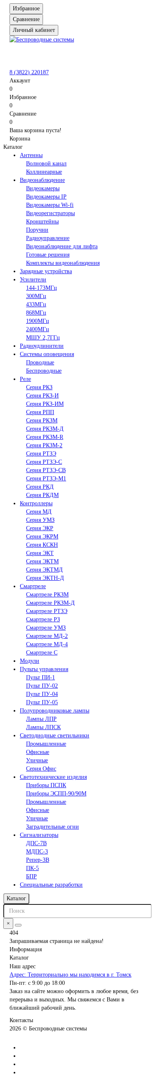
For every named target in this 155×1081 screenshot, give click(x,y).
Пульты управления (44, 669)
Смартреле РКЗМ (47, 594)
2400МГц (37, 329)
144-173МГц (41, 288)
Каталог (19, 958)
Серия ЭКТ (40, 553)
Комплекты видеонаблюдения (63, 263)
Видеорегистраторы (50, 213)
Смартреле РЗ (43, 619)
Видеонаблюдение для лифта (62, 246)
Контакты (21, 1020)
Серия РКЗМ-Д (45, 429)
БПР (31, 876)
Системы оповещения (47, 354)
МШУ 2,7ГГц (43, 337)
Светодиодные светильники (54, 735)
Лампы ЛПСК (43, 727)
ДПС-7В (36, 843)
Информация (26, 949)
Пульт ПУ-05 (42, 702)
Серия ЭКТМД (44, 570)
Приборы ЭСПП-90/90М (56, 793)
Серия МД (39, 512)
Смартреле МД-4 (47, 644)
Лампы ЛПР (41, 719)
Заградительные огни (52, 827)
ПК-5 (32, 868)
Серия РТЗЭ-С (44, 462)
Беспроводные (44, 371)
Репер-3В (37, 860)
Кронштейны (42, 221)
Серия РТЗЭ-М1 (46, 478)
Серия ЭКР (39, 528)
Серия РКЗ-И (42, 396)
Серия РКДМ (42, 495)
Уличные (37, 760)
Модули (29, 661)
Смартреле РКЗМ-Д (50, 603)
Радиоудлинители (42, 346)
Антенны (31, 155)
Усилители (33, 279)
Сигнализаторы (39, 835)
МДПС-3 (37, 851)
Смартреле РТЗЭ (46, 611)
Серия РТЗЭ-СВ (46, 470)
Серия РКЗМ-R (44, 437)
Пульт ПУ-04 (42, 694)
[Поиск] (18, 925)
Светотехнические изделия (53, 777)
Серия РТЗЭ (41, 454)
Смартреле (33, 586)
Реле (25, 379)
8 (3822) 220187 (29, 72)
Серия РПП (40, 412)
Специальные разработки (51, 885)
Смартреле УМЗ (46, 628)
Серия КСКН (42, 545)
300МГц (36, 296)
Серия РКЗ (39, 387)
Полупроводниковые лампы (54, 711)
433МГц (36, 304)
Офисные (37, 752)
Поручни (37, 230)
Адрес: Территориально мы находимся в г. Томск (70, 975)
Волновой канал (46, 163)
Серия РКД (40, 487)
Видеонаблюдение (42, 180)
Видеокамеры (43, 188)
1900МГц (37, 321)
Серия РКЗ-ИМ (45, 404)
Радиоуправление (47, 238)
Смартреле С (41, 653)
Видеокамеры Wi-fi (50, 205)
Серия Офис (41, 769)
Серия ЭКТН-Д (45, 578)
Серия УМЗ (40, 520)
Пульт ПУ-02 (42, 686)
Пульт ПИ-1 (40, 677)
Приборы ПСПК (46, 785)
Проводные (40, 362)
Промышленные (46, 744)
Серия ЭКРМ (42, 536)
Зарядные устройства (46, 271)
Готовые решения (47, 255)
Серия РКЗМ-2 (44, 445)
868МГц (36, 313)
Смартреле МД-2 (47, 636)
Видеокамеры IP (46, 197)
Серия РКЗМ (41, 420)
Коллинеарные (44, 172)
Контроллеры (36, 503)
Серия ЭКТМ (42, 561)
